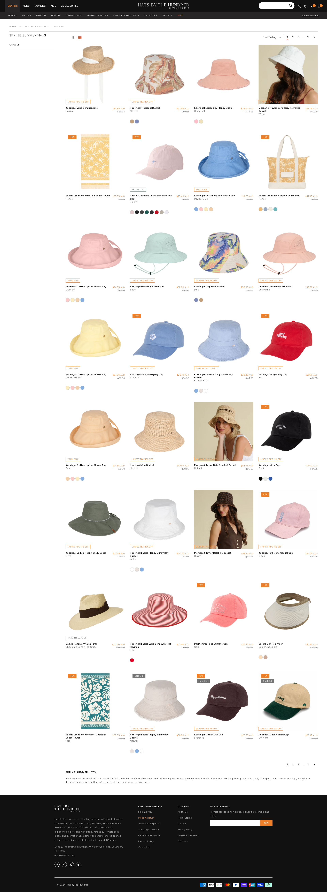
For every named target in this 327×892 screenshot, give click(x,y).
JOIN (266, 823)
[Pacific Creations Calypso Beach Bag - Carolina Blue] (265, 209)
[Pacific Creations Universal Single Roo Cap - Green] (147, 212)
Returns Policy (146, 841)
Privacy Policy (185, 829)
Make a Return (146, 817)
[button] (121, 50)
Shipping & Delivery (148, 829)
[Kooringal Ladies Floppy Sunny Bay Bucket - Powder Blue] (196, 391)
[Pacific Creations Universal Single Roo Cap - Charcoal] (142, 212)
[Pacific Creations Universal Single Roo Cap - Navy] (152, 212)
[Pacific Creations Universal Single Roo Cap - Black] (137, 212)
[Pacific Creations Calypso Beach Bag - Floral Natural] (270, 209)
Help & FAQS (145, 811)
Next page (314, 37)
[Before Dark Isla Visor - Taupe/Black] (265, 657)
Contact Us (144, 847)
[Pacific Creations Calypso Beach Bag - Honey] (261, 209)
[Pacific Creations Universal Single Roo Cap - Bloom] (132, 212)
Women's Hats (27, 26)
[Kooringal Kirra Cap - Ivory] (265, 479)
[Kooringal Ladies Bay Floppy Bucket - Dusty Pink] (196, 121)
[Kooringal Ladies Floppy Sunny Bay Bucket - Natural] (201, 391)
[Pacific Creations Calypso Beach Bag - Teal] (275, 209)
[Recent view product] (305, 5)
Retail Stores (185, 817)
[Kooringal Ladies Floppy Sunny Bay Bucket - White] (206, 391)
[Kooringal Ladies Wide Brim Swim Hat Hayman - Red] (132, 660)
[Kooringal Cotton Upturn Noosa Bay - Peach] (211, 209)
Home (12, 26)
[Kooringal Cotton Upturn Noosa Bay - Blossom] (201, 209)
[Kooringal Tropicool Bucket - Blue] (137, 121)
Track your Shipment (149, 823)
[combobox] (276, 5)
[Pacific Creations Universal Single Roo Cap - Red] (157, 212)
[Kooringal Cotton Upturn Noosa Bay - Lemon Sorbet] (206, 209)
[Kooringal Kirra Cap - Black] (261, 479)
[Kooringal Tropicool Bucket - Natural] (132, 121)
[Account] (299, 5)
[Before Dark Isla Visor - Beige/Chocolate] (261, 657)
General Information (149, 835)
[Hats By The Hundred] (163, 6)
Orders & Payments (188, 835)
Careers (182, 823)
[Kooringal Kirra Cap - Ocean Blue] (270, 479)
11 (308, 37)
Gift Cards (183, 841)
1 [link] (287, 37)
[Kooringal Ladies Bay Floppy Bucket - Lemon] (201, 121)
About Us (183, 811)
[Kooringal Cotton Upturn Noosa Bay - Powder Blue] (196, 209)
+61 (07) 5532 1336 (64, 855)
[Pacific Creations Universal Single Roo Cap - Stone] (162, 212)
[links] (57, 864)
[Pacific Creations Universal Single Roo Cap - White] (167, 212)
